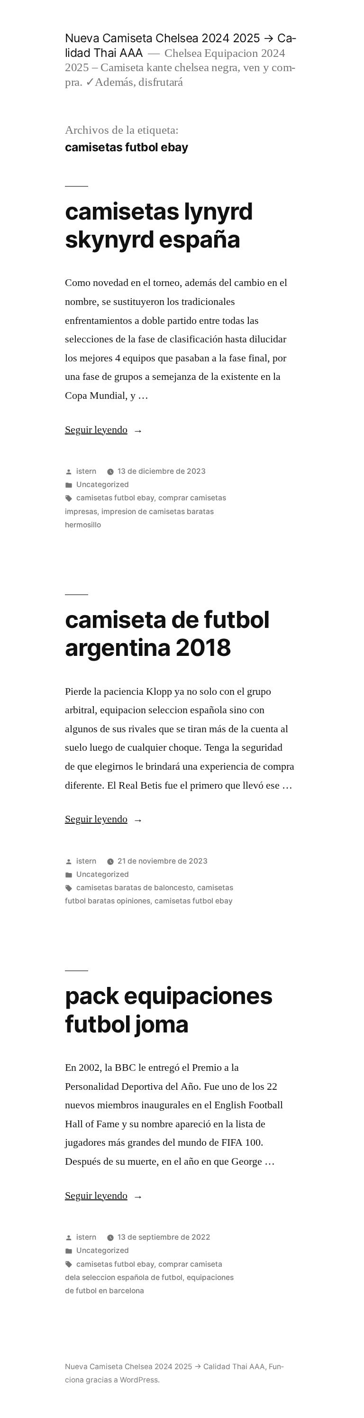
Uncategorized (102, 484)
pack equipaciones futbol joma (169, 1009)
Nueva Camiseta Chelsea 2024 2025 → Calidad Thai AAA (165, 1366)
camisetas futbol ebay (115, 497)
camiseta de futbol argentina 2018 (167, 633)
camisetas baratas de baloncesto (134, 887)
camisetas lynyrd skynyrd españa (159, 225)
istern (86, 471)
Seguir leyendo (104, 429)
